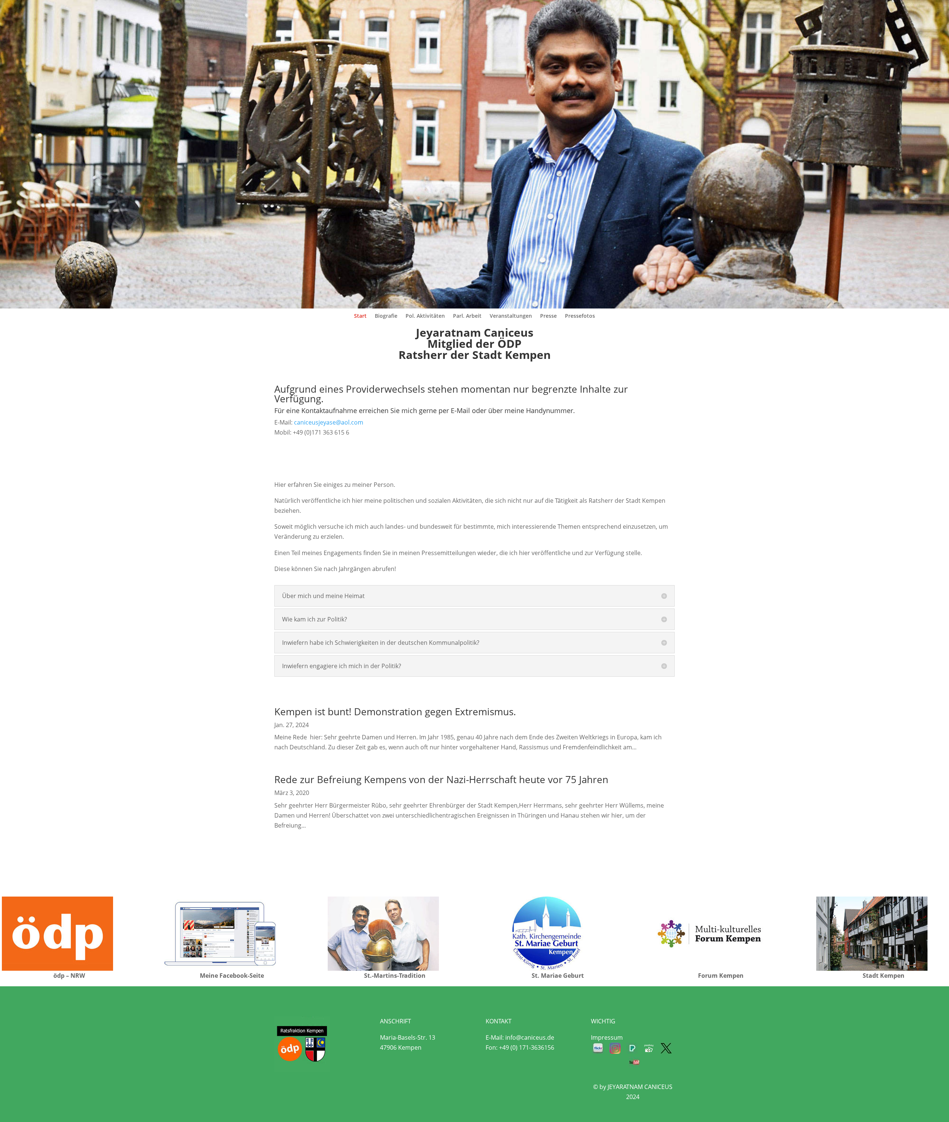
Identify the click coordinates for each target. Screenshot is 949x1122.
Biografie (386, 316)
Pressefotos (580, 316)
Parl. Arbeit (467, 316)
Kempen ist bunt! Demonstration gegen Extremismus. (395, 711)
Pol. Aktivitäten (425, 316)
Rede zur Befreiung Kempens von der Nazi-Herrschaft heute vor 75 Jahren (441, 779)
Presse (548, 316)
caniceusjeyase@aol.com (328, 422)
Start (360, 316)
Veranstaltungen (511, 316)
